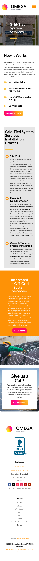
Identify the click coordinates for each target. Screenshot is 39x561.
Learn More (19, 330)
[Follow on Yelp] (25, 484)
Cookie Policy (21, 549)
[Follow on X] (13, 484)
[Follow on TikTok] (17, 484)
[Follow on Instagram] (21, 484)
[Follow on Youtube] (29, 484)
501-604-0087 (19, 402)
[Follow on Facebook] (9, 484)
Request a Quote (13, 113)
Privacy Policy (11, 549)
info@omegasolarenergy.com (20, 470)
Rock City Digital (23, 538)
